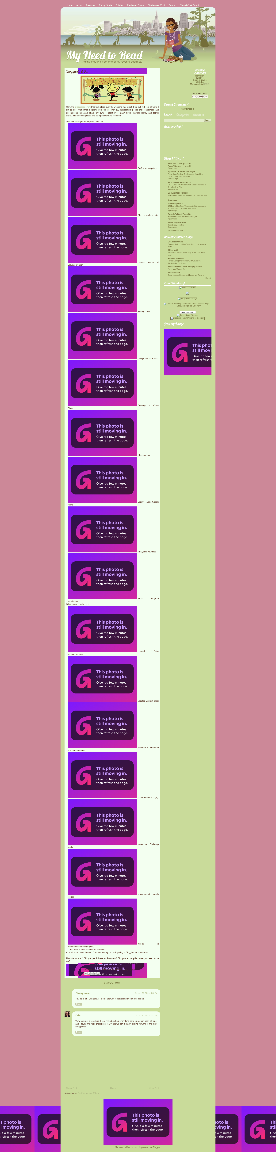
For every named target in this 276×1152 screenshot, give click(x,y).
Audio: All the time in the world (179, 166)
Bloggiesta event (83, 107)
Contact (172, 5)
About (79, 5)
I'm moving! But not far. (176, 269)
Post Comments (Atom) (88, 1093)
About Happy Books (177, 222)
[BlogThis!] (89, 973)
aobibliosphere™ (175, 204)
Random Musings (176, 258)
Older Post (154, 1088)
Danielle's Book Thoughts (179, 214)
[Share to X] (92, 973)
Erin (77, 1015)
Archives (198, 115)
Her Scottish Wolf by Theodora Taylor (182, 217)
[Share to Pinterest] (98, 973)
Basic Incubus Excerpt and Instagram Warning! (186, 275)
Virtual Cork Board (189, 5)
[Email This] (86, 973)
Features (90, 5)
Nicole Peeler (174, 273)
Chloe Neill (173, 250)
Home (69, 5)
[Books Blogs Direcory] (187, 315)
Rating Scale (105, 5)
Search (168, 115)
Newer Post (71, 1088)
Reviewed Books (135, 5)
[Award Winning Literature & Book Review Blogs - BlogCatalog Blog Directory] (187, 306)
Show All (208, 278)
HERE (206, 84)
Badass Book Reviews (178, 193)
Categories (182, 115)
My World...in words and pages (181, 172)
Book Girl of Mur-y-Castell (179, 163)
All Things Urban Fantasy (179, 182)
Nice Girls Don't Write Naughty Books (185, 267)
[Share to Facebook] (95, 973)
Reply (78, 1004)
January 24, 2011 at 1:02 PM (146, 993)
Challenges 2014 (156, 5)
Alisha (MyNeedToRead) (102, 970)
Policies (119, 5)
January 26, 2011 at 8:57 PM (146, 1015)
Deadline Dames (175, 242)
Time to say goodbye (176, 225)
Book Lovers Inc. (175, 231)
